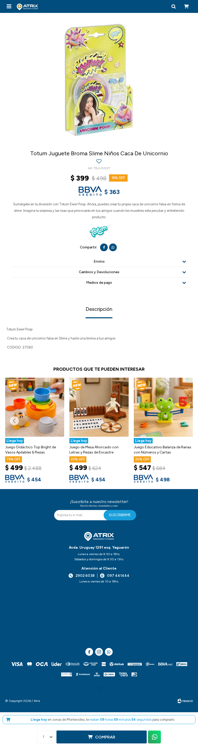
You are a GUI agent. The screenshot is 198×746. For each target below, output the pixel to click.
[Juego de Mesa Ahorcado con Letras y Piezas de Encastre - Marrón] (98, 407)
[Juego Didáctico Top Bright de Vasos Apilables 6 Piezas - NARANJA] (34, 407)
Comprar (105, 737)
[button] (173, 6)
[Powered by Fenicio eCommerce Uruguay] (185, 701)
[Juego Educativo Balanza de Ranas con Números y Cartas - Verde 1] (163, 407)
